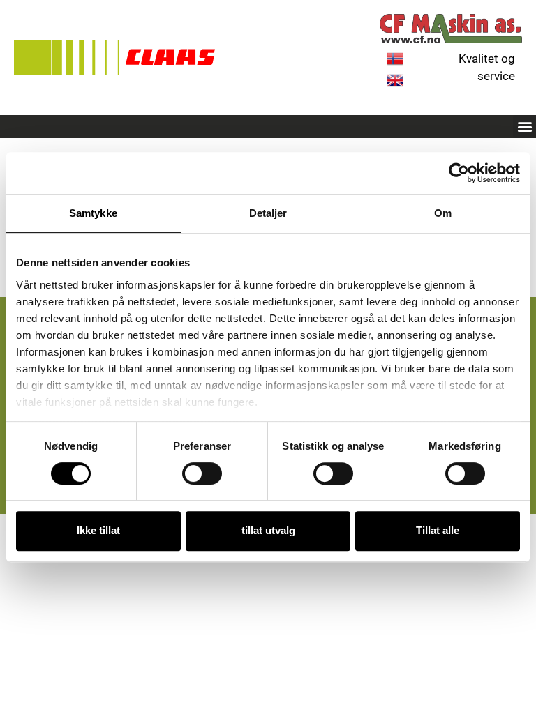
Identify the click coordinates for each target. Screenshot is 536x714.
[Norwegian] (395, 63)
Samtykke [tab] (93, 213)
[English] (395, 84)
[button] (524, 126)
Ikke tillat (98, 530)
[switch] (202, 473)
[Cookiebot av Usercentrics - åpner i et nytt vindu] (459, 172)
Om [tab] (443, 213)
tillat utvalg (268, 530)
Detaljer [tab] (268, 213)
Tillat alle (437, 530)
